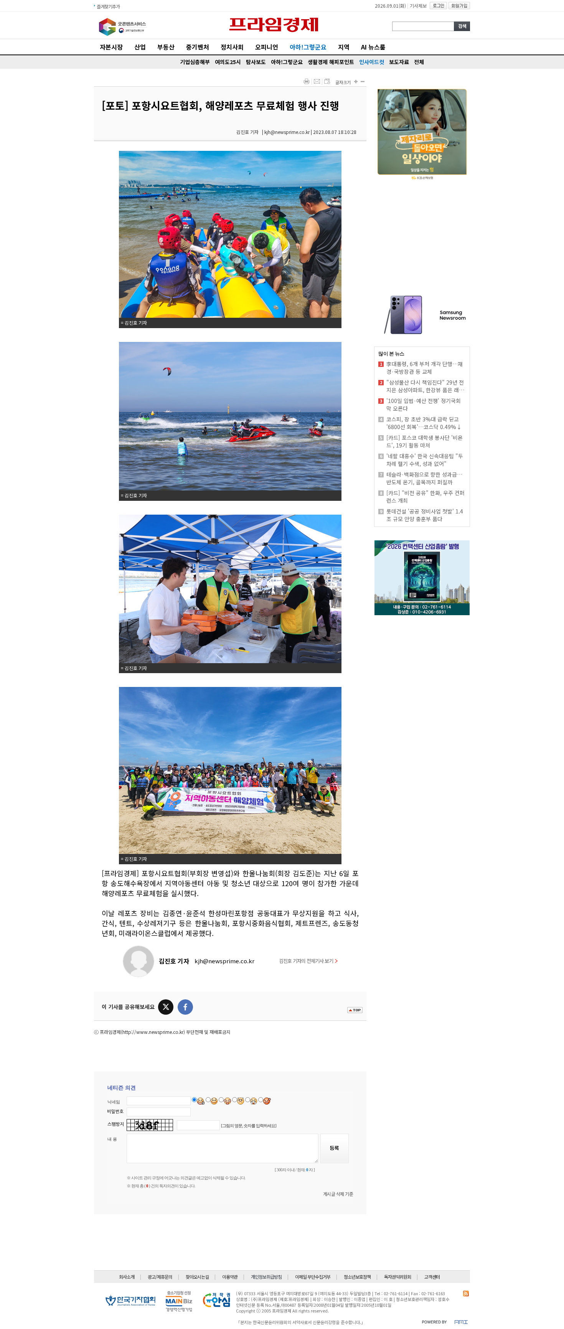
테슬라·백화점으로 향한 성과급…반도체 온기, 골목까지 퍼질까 (424, 478)
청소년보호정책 (357, 1276)
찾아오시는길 (197, 1276)
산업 (140, 46)
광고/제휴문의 (160, 1276)
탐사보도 (256, 62)
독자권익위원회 (397, 1276)
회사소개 (126, 1276)
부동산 (166, 46)
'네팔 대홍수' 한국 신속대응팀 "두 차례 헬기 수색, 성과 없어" (424, 459)
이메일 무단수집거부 (312, 1276)
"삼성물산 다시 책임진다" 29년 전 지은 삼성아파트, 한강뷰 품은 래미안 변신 (425, 386)
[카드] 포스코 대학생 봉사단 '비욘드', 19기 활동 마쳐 (424, 441)
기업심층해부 (195, 62)
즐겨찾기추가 (108, 6)
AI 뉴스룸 (373, 46)
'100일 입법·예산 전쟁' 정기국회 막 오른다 (423, 404)
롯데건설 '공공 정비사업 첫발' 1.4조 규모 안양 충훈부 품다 (424, 515)
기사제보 (418, 5)
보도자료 (399, 62)
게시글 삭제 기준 (338, 1193)
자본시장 (111, 46)
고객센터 (432, 1276)
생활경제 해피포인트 (331, 62)
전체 (419, 62)
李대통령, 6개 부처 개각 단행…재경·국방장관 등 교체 (424, 367)
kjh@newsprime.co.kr (224, 961)
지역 (344, 46)
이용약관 (229, 1276)
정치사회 (232, 46)
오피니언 (266, 46)
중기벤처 (197, 46)
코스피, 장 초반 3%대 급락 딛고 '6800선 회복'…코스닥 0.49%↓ (424, 423)
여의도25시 (228, 62)
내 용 (112, 1139)
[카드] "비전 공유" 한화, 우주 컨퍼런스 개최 (425, 496)
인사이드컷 (371, 62)
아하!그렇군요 (308, 46)
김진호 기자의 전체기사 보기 (306, 960)
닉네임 (113, 1102)
